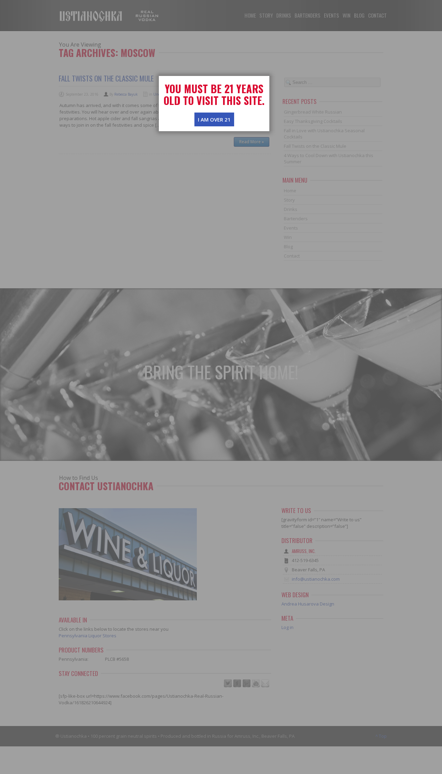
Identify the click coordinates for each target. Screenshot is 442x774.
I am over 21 (214, 119)
